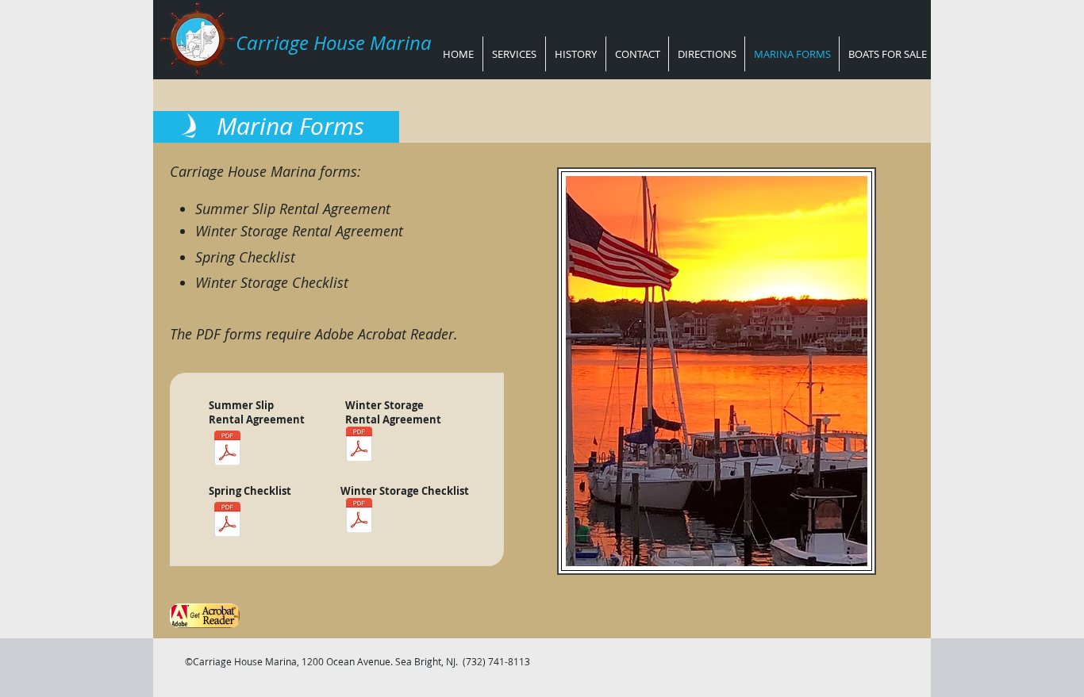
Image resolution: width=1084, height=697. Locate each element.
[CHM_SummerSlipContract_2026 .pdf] (227, 450)
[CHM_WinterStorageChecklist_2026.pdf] (358, 517)
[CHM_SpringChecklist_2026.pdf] (227, 521)
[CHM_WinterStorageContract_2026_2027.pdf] (358, 446)
